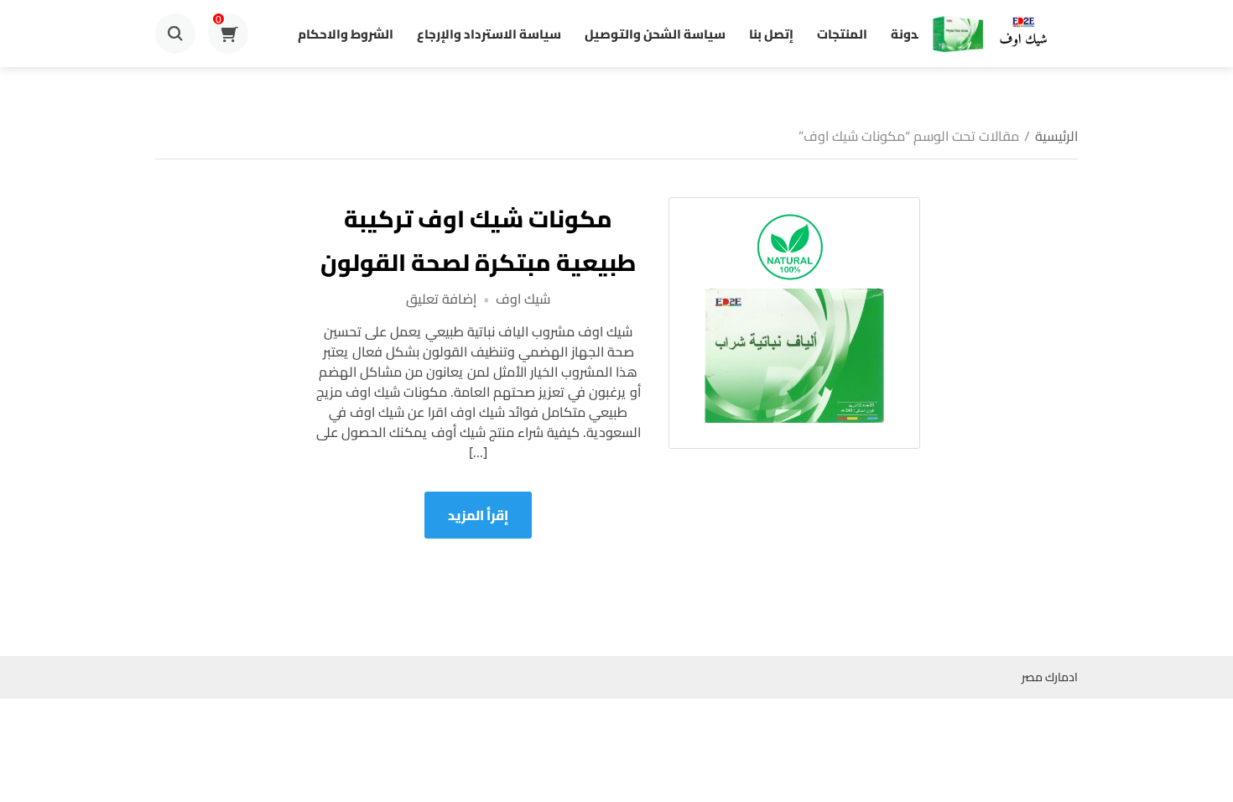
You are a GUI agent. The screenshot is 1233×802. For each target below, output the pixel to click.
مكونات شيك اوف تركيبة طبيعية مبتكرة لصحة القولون (477, 240)
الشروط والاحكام (345, 34)
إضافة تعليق (441, 298)
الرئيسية (1056, 135)
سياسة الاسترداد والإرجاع (489, 34)
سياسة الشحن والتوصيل (655, 34)
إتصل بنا (771, 34)
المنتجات (842, 34)
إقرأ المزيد (478, 515)
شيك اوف (523, 298)
